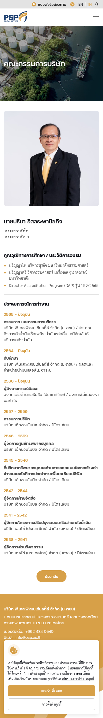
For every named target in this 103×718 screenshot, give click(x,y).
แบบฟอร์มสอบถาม (52, 4)
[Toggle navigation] (96, 16)
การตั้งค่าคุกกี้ (51, 704)
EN (80, 4)
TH (89, 4)
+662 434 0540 (39, 631)
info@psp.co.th (29, 637)
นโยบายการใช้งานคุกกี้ (78, 678)
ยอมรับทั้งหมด (51, 690)
